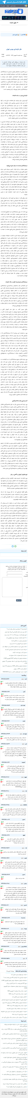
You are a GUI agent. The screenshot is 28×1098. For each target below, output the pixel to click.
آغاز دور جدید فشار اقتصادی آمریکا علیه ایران (15, 632)
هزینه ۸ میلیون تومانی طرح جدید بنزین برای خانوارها (13, 1011)
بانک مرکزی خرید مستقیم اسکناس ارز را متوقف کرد (14, 647)
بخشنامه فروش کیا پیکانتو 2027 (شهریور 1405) (15, 658)
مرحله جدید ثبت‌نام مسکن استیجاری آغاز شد (15, 649)
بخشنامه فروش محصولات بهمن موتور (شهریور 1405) (14, 980)
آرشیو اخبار (15, 35)
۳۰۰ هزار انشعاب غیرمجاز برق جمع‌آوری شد (16, 638)
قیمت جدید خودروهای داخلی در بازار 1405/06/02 (14, 672)
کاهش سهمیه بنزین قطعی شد (19, 997)
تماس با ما (3, 6)
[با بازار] (14, 18)
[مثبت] (1, 682)
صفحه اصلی (13, 6)
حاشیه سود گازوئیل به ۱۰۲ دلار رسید (18, 644)
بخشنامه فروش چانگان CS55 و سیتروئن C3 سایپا (14, 666)
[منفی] (1, 684)
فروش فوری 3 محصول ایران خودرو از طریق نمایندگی (14, 1000)
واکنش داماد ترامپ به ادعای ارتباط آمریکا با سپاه (14, 1084)
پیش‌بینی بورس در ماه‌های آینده (18, 641)
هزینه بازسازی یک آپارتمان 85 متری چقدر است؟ (15, 977)
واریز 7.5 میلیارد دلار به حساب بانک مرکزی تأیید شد (14, 1017)
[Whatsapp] (15, 547)
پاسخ (23, 679)
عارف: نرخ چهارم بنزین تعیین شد (18, 974)
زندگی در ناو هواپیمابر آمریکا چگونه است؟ (16, 1087)
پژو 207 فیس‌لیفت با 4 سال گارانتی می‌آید (16, 983)
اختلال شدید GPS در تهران (20, 669)
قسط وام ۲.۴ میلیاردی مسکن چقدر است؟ (16, 629)
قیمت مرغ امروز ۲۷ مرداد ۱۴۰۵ (19, 1014)
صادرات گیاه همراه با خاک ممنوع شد (17, 655)
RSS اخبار (23, 35)
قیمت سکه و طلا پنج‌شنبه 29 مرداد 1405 (16, 1006)
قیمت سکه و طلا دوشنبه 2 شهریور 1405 (16, 991)
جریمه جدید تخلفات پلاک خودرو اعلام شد (16, 1008)
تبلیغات (7, 6)
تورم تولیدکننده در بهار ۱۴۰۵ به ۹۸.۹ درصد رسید (15, 635)
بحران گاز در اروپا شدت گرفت (19, 652)
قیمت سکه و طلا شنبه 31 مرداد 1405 (17, 994)
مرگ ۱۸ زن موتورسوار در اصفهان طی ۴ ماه (16, 1071)
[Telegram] (13, 547)
